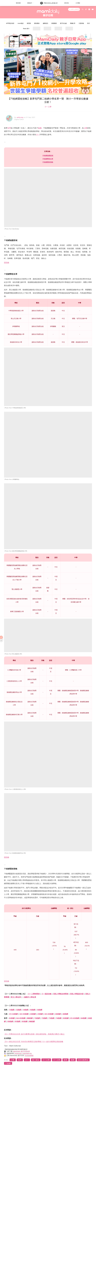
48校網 (65, 1014)
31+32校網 (13, 1014)
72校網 (44, 1018)
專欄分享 (72, 23)
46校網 (58, 1014)
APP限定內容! (10, 23)
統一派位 (35, 1060)
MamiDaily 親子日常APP (21, 1051)
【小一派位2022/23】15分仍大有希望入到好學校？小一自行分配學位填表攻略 (33, 1042)
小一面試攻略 (46, 994)
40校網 (33, 1014)
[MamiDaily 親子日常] (48, 12)
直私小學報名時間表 (60, 994)
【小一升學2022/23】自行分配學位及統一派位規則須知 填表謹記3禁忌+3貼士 (34, 1034)
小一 (37, 135)
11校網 (11, 1010)
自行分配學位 (83, 1060)
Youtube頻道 (29, 1055)
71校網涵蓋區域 (47, 155)
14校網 (25, 1010)
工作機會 (78, 3)
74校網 (58, 1018)
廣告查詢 (66, 3)
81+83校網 (74, 1018)
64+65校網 (20, 1018)
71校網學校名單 (47, 159)
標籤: (6, 1060)
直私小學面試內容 (77, 994)
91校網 (17, 1021)
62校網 (12, 1018)
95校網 (24, 1021)
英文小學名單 (16, 997)
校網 (39, 128)
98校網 (32, 1021)
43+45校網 (48, 1014)
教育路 (29, 23)
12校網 (18, 1010)
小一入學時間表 (34, 994)
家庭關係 (54, 23)
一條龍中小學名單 (29, 997)
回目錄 (6, 263)
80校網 (66, 1018)
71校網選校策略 (47, 162)
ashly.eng (20, 117)
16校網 (32, 1010)
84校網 (83, 1018)
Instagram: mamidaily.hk (23, 1053)
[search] (82, 9)
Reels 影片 (26, 28)
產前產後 (36, 23)
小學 (85, 128)
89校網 (10, 1021)
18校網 (39, 1010)
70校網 (37, 1018)
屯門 (9, 128)
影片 (88, 23)
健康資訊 (45, 23)
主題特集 (81, 23)
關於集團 (18, 3)
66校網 (30, 1018)
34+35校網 (23, 1014)
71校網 (8, 1063)
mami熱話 (21, 23)
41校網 (40, 1014)
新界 (65, 1060)
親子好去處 (63, 23)
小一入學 (48, 107)
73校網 (51, 1018)
